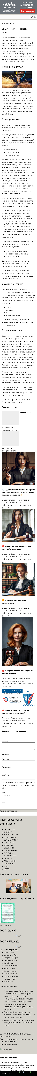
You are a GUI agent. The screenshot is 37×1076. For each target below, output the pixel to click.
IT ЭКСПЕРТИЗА (9, 843)
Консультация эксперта (8, 986)
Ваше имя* (5, 759)
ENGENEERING (9, 848)
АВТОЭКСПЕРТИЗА (10, 856)
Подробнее (21, 1070)
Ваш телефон (6, 767)
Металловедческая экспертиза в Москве (9, 428)
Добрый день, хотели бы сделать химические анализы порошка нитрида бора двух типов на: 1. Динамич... (19, 1014)
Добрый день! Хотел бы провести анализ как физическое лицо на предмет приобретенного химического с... (18, 993)
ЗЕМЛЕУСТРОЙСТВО (11, 840)
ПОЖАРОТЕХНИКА (10, 850)
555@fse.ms (28, 7)
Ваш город (5, 775)
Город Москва (9, 952)
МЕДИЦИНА (8, 845)
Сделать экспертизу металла (12, 402)
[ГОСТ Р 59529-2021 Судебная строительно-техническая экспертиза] (18, 947)
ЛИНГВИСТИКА (9, 864)
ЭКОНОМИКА (8, 853)
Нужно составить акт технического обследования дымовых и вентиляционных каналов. (19, 1022)
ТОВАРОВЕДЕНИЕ (10, 861)
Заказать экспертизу (27, 11)
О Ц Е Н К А (8, 858)
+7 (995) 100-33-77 (27, 5)
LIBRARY (7, 869)
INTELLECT (7, 866)
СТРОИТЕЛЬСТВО (10, 837)
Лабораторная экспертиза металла (9, 449)
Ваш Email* (5, 754)
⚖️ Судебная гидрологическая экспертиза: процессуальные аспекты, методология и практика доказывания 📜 (18, 492)
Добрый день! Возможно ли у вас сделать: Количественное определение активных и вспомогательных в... (18, 1001)
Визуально (4, 741)
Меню (33, 17)
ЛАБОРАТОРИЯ (9, 829)
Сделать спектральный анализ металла (16, 399)
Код (7, 741)
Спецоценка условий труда (9, 1044)
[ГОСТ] (18, 936)
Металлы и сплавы (8, 23)
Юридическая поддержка (9, 811)
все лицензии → (6, 925)
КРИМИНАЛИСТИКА (11, 835)
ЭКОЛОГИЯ (8, 832)
